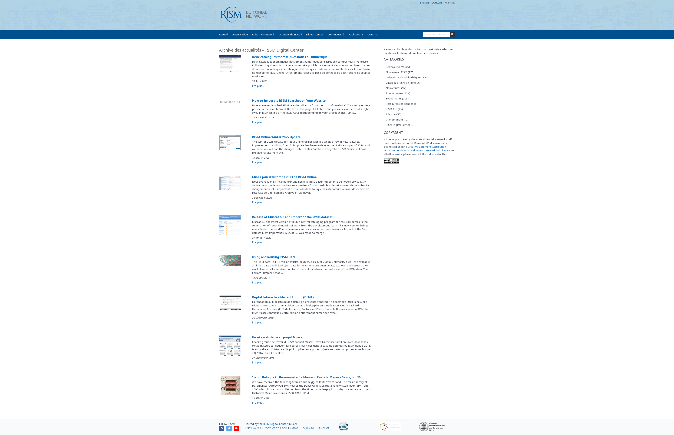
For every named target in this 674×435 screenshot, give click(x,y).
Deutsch (437, 2)
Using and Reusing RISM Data (274, 257)
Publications (355, 34)
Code (222, 2)
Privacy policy (270, 427)
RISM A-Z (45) (394, 109)
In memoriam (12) (397, 119)
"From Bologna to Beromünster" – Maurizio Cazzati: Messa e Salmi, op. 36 (306, 377)
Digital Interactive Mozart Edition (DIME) (283, 297)
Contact (294, 427)
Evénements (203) (397, 98)
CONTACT (374, 34)
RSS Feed (323, 427)
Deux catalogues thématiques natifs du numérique (290, 57)
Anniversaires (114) (398, 93)
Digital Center (314, 34)
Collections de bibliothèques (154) (407, 77)
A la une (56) (393, 114)
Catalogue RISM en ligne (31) (403, 82)
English (424, 2)
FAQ (284, 427)
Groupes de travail (290, 34)
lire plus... (258, 86)
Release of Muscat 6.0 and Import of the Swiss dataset (292, 217)
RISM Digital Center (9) (400, 124)
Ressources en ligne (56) (401, 103)
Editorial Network (263, 34)
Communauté (336, 34)
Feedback (308, 427)
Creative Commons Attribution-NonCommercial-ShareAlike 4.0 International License (417, 148)
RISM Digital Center (275, 424)
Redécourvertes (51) (398, 67)
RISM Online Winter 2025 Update (276, 137)
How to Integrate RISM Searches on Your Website (289, 101)
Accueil (223, 34)
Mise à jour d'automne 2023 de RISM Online (284, 177)
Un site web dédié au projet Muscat (278, 337)
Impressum (252, 427)
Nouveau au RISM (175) (400, 72)
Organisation (240, 34)
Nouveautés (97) (396, 88)
